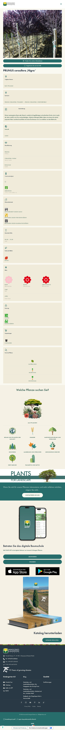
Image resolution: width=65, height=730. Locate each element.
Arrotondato (46, 284)
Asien (6, 135)
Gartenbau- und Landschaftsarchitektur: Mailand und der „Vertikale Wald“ (32, 691)
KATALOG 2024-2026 (52, 640)
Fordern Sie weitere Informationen (33, 61)
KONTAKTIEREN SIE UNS (32, 495)
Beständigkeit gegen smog (13, 212)
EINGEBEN (32, 562)
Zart (6, 289)
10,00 (11, 239)
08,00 (6, 239)
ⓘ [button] (5, 182)
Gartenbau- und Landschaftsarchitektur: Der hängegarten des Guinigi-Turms (31, 684)
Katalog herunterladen (48, 633)
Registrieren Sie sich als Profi (33, 65)
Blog (24, 677)
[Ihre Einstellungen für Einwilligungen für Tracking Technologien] (2, 727)
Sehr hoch (8, 191)
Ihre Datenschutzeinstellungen (38, 728)
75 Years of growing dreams (20, 670)
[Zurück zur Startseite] (9, 4)
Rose (6, 284)
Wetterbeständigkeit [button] (9, 176)
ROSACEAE (8, 165)
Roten (25, 284)
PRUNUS (7, 152)
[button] (61, 4)
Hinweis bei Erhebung (19, 728)
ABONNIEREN (32, 557)
